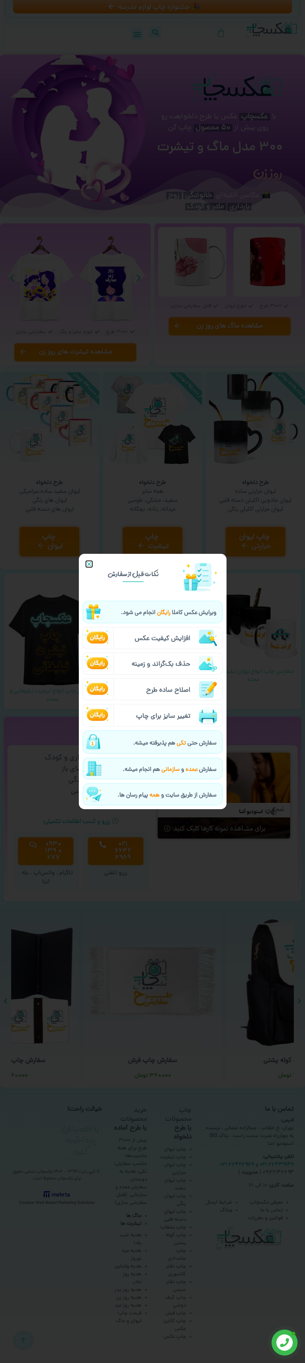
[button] (89, 564)
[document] (152, 681)
